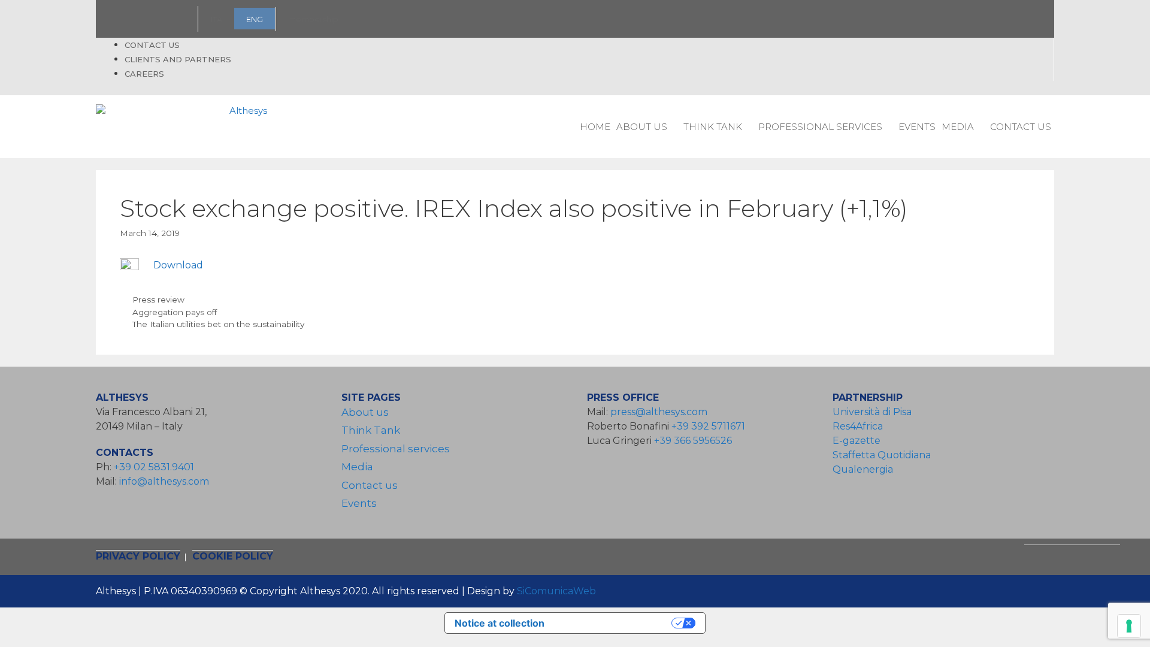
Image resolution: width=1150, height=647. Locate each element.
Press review (158, 299)
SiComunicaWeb (556, 591)
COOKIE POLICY (232, 556)
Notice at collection (499, 623)
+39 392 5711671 (708, 426)
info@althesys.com (164, 481)
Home (595, 126)
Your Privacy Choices (614, 623)
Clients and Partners (178, 59)
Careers (144, 73)
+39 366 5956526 (693, 440)
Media (958, 126)
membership (313, 19)
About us (641, 126)
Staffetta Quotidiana (882, 455)
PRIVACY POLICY (138, 556)
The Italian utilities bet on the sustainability (218, 324)
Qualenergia (863, 469)
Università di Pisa (872, 412)
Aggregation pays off (174, 312)
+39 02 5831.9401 (154, 467)
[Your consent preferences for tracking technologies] (1129, 626)
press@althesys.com (658, 412)
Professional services (820, 126)
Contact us (152, 45)
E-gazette (856, 440)
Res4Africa (860, 426)
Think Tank (712, 126)
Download (178, 265)
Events (917, 126)
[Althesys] (184, 127)
